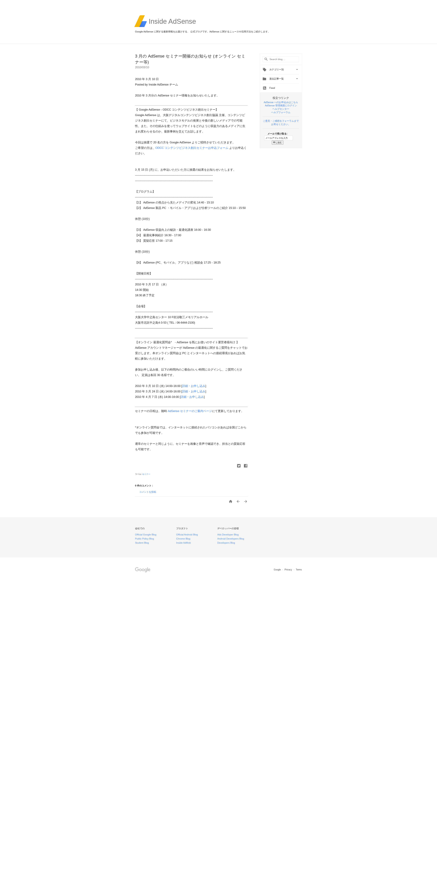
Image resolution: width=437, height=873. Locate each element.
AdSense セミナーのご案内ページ (189, 411)
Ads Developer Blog (228, 534)
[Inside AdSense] (172, 26)
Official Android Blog (187, 534)
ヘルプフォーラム (280, 112)
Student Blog (142, 542)
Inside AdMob (183, 542)
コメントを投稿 (147, 492)
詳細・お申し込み (193, 386)
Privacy (289, 569)
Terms (299, 569)
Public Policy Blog (144, 538)
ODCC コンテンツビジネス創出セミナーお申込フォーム (191, 148)
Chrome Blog (183, 538)
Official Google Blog (145, 534)
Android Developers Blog (230, 538)
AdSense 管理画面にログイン (281, 105)
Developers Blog (226, 542)
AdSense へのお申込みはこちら (281, 102)
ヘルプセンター (280, 109)
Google (277, 569)
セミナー (146, 474)
